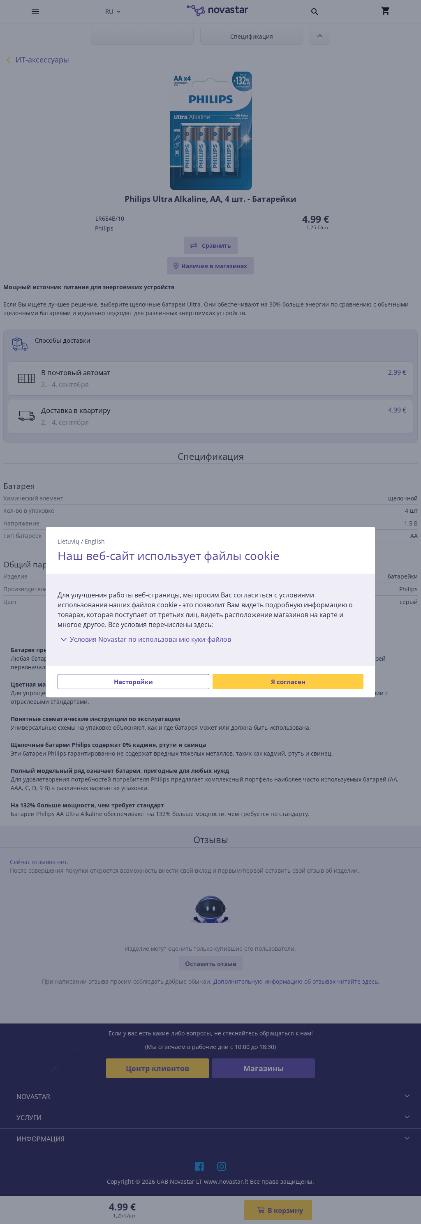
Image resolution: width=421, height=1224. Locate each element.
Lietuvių (68, 541)
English (95, 541)
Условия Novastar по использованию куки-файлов (150, 639)
